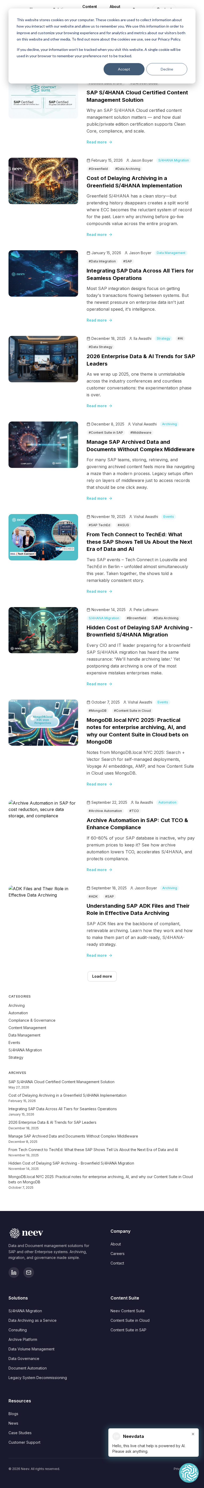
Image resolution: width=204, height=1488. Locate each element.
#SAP (127, 261)
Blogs (13, 1413)
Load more (102, 976)
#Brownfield (136, 618)
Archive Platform (22, 1339)
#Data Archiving (127, 169)
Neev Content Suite (127, 1311)
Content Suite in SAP (128, 1330)
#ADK (93, 896)
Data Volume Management (31, 1349)
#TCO (134, 811)
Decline (167, 69)
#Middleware (140, 432)
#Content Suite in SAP (106, 432)
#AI (180, 338)
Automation (167, 802)
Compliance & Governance (32, 1020)
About (115, 1244)
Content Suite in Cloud (130, 1320)
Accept (124, 69)
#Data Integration (102, 261)
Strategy (163, 338)
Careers (117, 1253)
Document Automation (27, 1368)
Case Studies (20, 1432)
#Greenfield (98, 169)
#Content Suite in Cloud (132, 711)
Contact (117, 1263)
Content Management (27, 1027)
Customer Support (24, 1442)
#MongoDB (98, 711)
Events (168, 517)
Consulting (17, 1330)
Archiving (169, 424)
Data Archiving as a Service (32, 1320)
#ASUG (123, 525)
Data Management (171, 253)
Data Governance (23, 1358)
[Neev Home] (51, 1233)
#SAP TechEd (99, 525)
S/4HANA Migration (173, 160)
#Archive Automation (105, 811)
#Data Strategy (100, 347)
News (13, 1423)
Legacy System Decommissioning (37, 1377)
